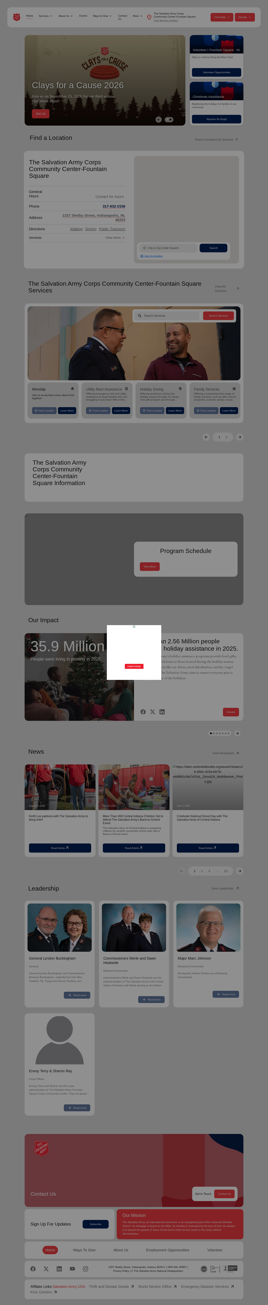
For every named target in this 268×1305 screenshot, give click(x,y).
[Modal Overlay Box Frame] (134, 652)
